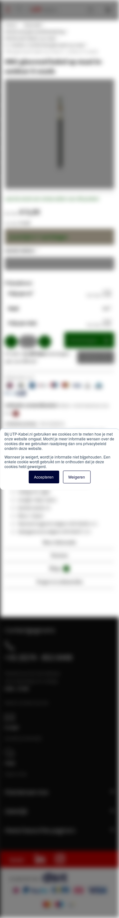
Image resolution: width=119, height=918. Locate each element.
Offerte (90, 357)
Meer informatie (59, 542)
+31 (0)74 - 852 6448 (38, 657)
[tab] (59, 544)
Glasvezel (32, 25)
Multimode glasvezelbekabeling (35, 31)
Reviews (59, 555)
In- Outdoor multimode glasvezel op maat (44, 45)
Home (10, 25)
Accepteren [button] (44, 477)
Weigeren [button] (76, 477)
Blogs (58, 568)
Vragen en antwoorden (59, 582)
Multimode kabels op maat (30, 38)
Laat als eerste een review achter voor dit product (52, 199)
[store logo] (41, 3)
